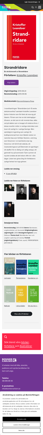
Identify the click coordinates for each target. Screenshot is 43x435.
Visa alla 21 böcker (21, 314)
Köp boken (11, 82)
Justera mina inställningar (21, 425)
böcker (25, 342)
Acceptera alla (21, 419)
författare (9, 346)
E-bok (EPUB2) (11, 173)
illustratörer (26, 346)
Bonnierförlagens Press (25, 101)
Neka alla (21, 430)
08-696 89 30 (7, 380)
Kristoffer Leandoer (27, 75)
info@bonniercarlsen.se (11, 388)
